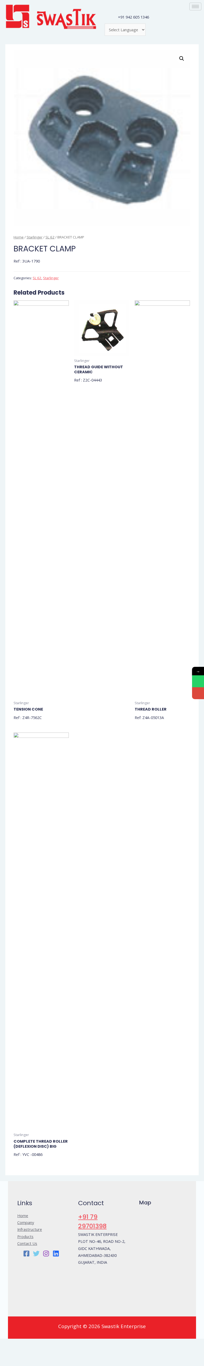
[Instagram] (46, 1253)
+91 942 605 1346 (133, 17)
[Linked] (56, 1253)
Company (25, 1222)
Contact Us (27, 1243)
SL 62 (49, 237)
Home (19, 237)
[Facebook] (26, 1253)
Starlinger (34, 237)
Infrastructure (29, 1229)
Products (25, 1236)
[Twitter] (36, 1253)
